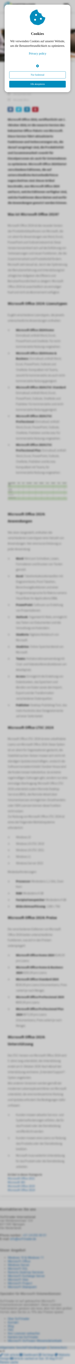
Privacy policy (37, 53)
